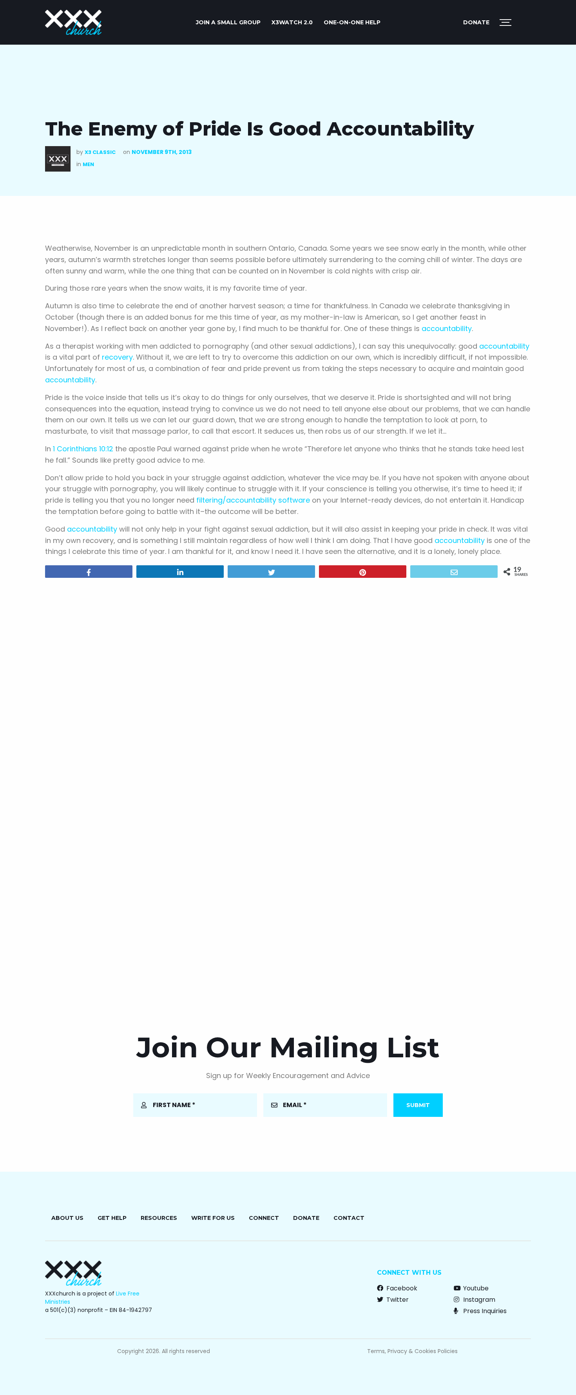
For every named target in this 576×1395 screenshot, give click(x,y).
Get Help (112, 1217)
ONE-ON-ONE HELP (352, 22)
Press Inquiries (484, 1311)
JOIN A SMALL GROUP (228, 22)
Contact (348, 1217)
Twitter (397, 1299)
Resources (159, 1217)
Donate (476, 22)
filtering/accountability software (253, 500)
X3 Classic (100, 152)
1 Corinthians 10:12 (83, 449)
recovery (117, 357)
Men (88, 164)
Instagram (478, 1299)
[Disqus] (288, 684)
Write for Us (213, 1217)
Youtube (475, 1288)
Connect (264, 1217)
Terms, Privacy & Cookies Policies (412, 1351)
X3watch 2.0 (292, 22)
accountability (447, 328)
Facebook (401, 1288)
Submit (418, 1105)
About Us (67, 1217)
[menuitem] (228, 22)
